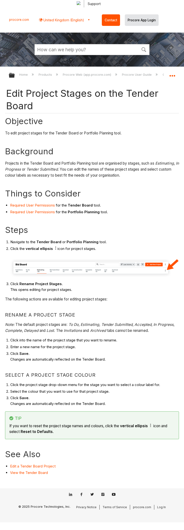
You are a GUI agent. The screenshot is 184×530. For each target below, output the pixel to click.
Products (46, 74)
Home (24, 74)
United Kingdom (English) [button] (63, 20)
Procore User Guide (137, 74)
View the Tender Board (29, 472)
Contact (111, 20)
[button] (144, 49)
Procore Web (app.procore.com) (87, 74)
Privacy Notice (86, 507)
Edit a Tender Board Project (33, 466)
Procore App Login (142, 20)
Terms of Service (115, 507)
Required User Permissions (32, 205)
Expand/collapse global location (172, 73)
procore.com (19, 20)
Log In (161, 507)
